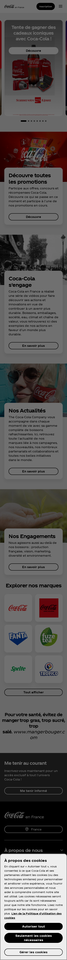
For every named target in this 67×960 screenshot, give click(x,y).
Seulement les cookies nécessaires (33, 938)
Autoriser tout (33, 926)
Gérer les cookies (33, 952)
